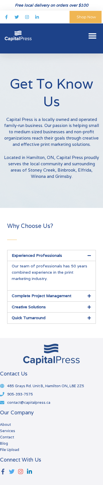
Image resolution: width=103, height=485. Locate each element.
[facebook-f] (4, 471)
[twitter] (13, 471)
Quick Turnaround (28, 317)
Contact (7, 437)
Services (7, 430)
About (5, 424)
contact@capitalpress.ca (28, 402)
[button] (92, 35)
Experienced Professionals (37, 255)
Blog (4, 443)
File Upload (9, 449)
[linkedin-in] (30, 471)
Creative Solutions (29, 306)
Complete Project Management (41, 295)
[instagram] (22, 471)
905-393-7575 (20, 394)
